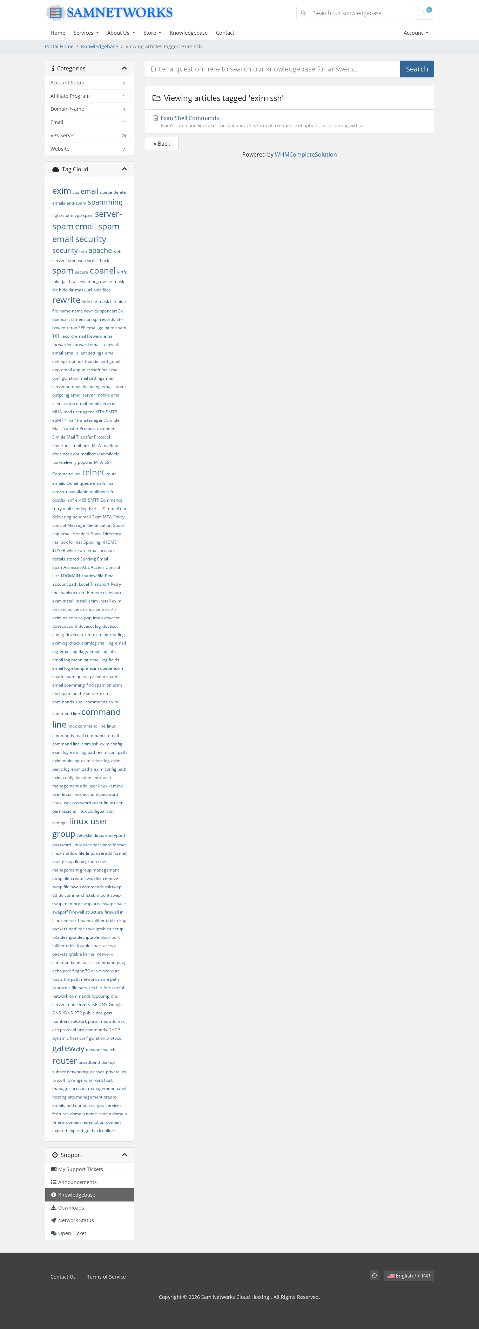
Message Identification (89, 525)
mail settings (92, 378)
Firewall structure (86, 912)
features (60, 1114)
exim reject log (95, 761)
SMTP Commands (105, 500)
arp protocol (64, 1030)
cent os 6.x (84, 609)
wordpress (88, 260)
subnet (59, 1072)
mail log (106, 643)
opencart (61, 319)
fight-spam (62, 215)
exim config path (110, 769)
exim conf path (112, 752)
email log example (70, 668)
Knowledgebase (189, 32)
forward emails (88, 344)
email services (102, 403)
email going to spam (106, 328)
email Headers (75, 534)
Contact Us (63, 1276)
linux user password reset (77, 803)
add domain (78, 1105)
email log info (102, 651)
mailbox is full (103, 492)
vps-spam (84, 215)
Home (57, 32)
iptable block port (103, 937)
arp (94, 971)
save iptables (98, 929)
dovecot (112, 618)
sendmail (82, 517)
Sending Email (94, 559)
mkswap (113, 887)
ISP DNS (99, 1004)
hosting (59, 1097)
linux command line (87, 726)
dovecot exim (79, 635)
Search (417, 69)
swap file (60, 878)
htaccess (77, 281)
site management (85, 1097)
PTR (78, 1013)
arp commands (92, 1030)
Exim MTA (102, 517)
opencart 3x (111, 311)
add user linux (93, 786)
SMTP (111, 412)
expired (75, 1131)
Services (84, 32)
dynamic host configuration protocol (87, 1038)
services (114, 1105)
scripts (97, 1105)
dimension (81, 319)
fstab (90, 895)
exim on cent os (67, 618)
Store (150, 32)
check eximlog (83, 643)
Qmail (72, 483)
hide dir (66, 290)
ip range (75, 1080)
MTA (99, 412)
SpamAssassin (66, 567)
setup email (75, 403)
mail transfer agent (86, 420)
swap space (114, 904)
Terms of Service (106, 1276)
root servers (78, 1004)
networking (78, 1072)
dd (54, 895)
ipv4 (61, 1080)
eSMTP (59, 420)
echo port (61, 971)
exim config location (71, 777)
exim (61, 190)
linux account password (95, 794)
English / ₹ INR (412, 1275)
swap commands (87, 887)
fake (56, 281)
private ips (116, 1072)
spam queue (77, 677)
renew (105, 1114)
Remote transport (104, 592)
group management (99, 870)
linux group (86, 862)
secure (81, 272)
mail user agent (78, 412)
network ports (84, 1021)
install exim (87, 601)
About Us (119, 32)
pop (88, 618)
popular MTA (90, 462)
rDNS (67, 1013)
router (64, 1060)
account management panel (99, 1089)
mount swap (109, 895)
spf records (104, 319)
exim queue (100, 668)
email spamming (68, 685)
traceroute (109, 971)
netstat (82, 962)
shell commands (91, 702)
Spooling (91, 542)
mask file (107, 301)
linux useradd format (106, 853)
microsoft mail (96, 370)
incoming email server (104, 387)
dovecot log (90, 626)
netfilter (76, 929)
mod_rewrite (100, 281)
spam (63, 270)
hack (104, 260)
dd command (71, 895)
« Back (162, 143)
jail (65, 281)
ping (121, 962)
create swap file (86, 878)
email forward (88, 336)
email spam (97, 226)
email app (70, 370)
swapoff (60, 912)
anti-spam (76, 203)
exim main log (66, 761)
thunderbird (96, 361)
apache (100, 250)
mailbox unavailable (100, 454)
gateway (68, 1048)
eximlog (100, 635)
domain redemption (85, 1122)
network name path (100, 979)
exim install (63, 601)
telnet (93, 472)
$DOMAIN (70, 576)
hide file (89, 301)
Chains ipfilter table (97, 920)
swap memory (66, 904)
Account (414, 32)
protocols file (64, 988)
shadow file (92, 576)
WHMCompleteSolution (306, 154)
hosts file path (66, 979)
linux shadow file (68, 853)
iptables (77, 937)
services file (90, 988)
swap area (91, 904)
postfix (58, 500)
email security (79, 239)
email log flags (74, 651)
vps (76, 192)
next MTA (91, 445)
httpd (71, 260)
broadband (89, 1062)
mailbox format (67, 542)
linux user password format (99, 845)
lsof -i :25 (98, 508)
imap (98, 618)
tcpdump (100, 996)
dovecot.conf (64, 626)
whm (89, 1080)
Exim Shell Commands (262, 121)
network (94, 1050)
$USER (58, 550)
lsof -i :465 (77, 500)
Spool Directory (106, 534)
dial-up (108, 1062)
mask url (83, 290)
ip (54, 1080)
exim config (111, 744)
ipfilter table (64, 946)
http (83, 251)
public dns (93, 1013)
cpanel (103, 270)
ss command (102, 962)
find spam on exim (104, 685)
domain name (83, 1114)
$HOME (109, 542)
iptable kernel (82, 954)
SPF (119, 319)
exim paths (82, 769)
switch (109, 1050)
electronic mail (66, 445)
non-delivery (64, 462)
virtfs (122, 272)
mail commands (91, 735)
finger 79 (81, 971)
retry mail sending (70, 508)
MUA (57, 412)
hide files (102, 290)
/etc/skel (85, 835)
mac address (112, 1021)
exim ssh (90, 744)
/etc (107, 988)
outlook (76, 361)
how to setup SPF (68, 328)
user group (63, 862)
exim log (60, 752)
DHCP (114, 1030)
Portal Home (59, 46)
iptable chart (89, 946)
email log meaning (70, 660)
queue (106, 192)
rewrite (66, 299)
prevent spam (103, 677)
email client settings (84, 353)
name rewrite (85, 311)
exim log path (83, 752)
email (90, 191)
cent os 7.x (106, 609)
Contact (225, 32)
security (65, 250)
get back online (99, 1131)
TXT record (63, 336)
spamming (105, 202)
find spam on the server (75, 693)
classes (97, 1072)
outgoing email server (73, 395)
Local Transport (94, 584)
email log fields (104, 660)
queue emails (93, 483)
